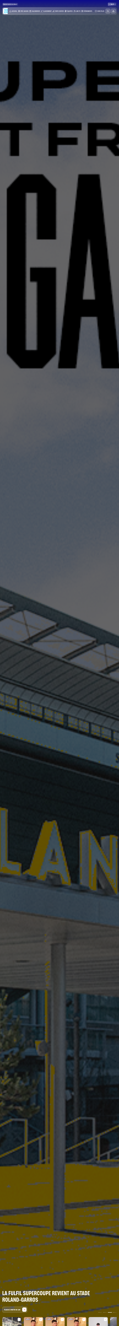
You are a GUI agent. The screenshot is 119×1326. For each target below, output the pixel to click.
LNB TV (78, 11)
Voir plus (100, 11)
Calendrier (35, 11)
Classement (47, 11)
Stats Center (59, 11)
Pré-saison (24, 11)
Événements (88, 11)
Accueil (14, 11)
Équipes (69, 11)
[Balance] (113, 11)
